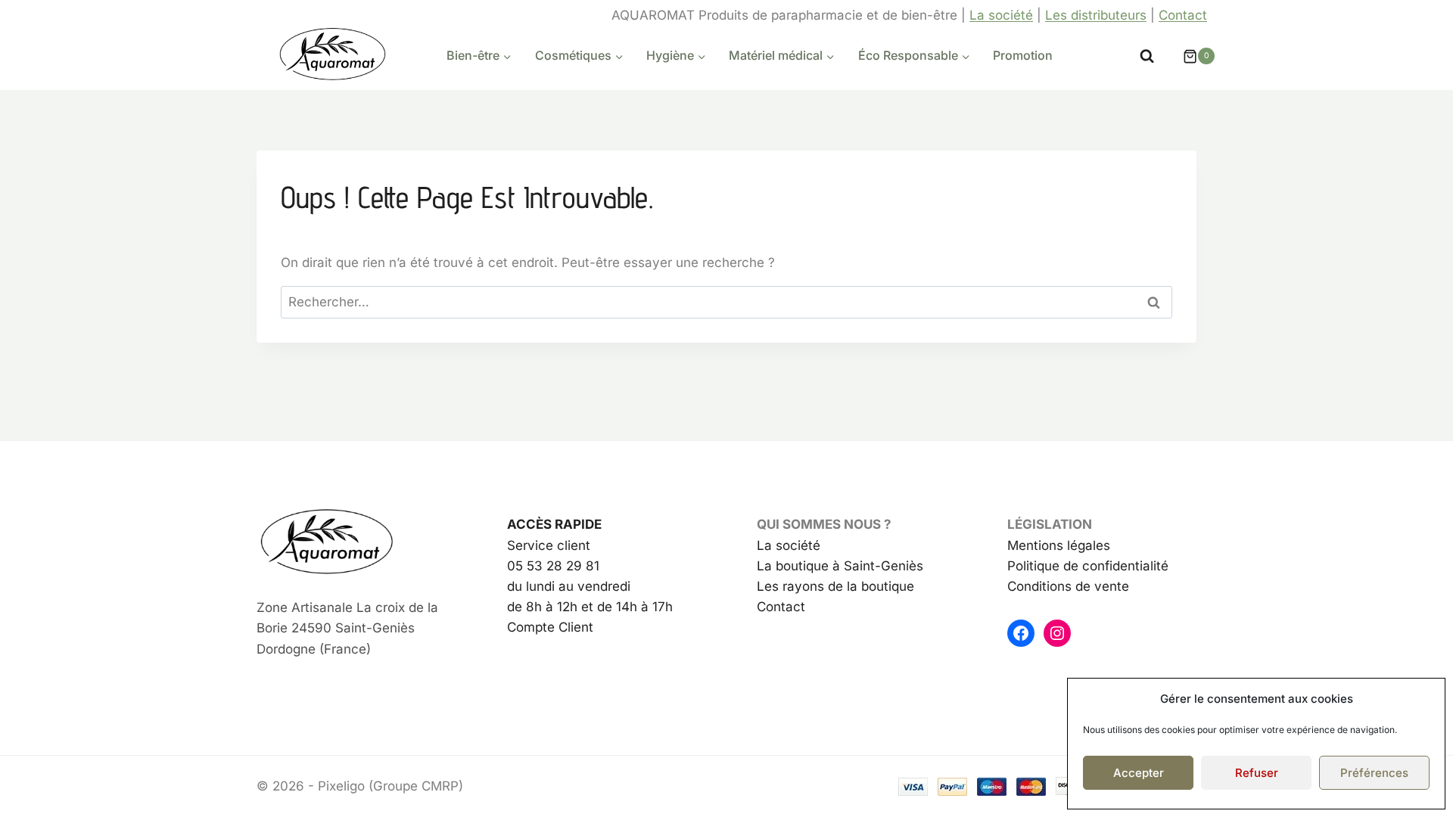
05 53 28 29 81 (553, 565)
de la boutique (869, 586)
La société (1001, 15)
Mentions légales (1058, 545)
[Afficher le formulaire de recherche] (1147, 56)
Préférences (1374, 773)
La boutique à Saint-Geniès (840, 565)
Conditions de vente (1068, 586)
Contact (1183, 15)
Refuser (1256, 773)
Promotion (1023, 55)
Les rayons (790, 586)
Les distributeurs (1096, 15)
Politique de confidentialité (1087, 565)
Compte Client (550, 627)
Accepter (1138, 773)
